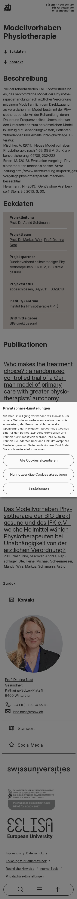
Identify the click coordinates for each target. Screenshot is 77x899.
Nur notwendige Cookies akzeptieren (38, 474)
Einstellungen (38, 488)
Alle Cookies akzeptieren (38, 460)
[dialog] (38, 449)
